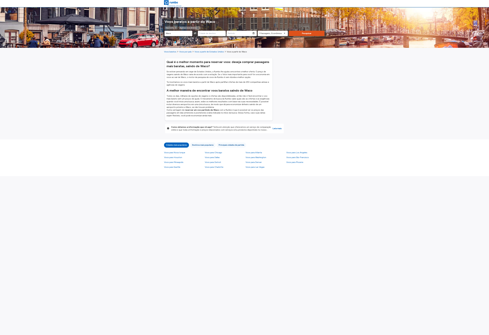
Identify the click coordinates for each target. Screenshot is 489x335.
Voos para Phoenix (294, 162)
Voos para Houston (173, 157)
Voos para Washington (256, 157)
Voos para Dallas (212, 157)
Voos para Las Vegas (255, 167)
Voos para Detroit (213, 162)
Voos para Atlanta (254, 152)
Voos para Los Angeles (296, 152)
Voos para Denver (254, 162)
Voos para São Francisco (297, 157)
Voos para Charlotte (214, 167)
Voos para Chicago (213, 152)
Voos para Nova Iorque (174, 152)
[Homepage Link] (172, 2)
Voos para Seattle (172, 167)
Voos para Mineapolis (173, 162)
